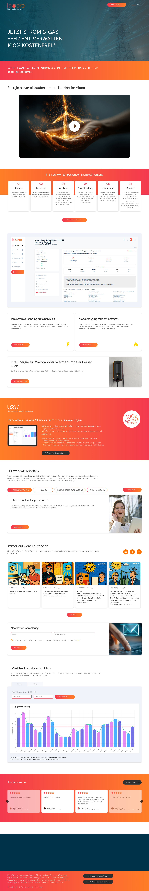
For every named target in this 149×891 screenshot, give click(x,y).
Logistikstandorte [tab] (97, 490)
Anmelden (16, 648)
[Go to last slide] (7, 801)
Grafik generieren (62, 697)
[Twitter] (132, 551)
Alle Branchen (130, 490)
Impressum (38, 887)
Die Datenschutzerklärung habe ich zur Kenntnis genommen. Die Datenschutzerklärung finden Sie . (47, 640)
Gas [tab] (35, 684)
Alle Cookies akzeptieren (98, 876)
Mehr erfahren (17, 527)
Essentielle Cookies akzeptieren (98, 882)
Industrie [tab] (43, 490)
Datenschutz (26, 887)
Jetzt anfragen (18, 345)
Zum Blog (72, 615)
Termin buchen (114, 5)
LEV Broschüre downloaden (54, 453)
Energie (10, 9)
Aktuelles (22, 588)
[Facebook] (139, 551)
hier (78, 640)
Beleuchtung (18, 9)
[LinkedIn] (125, 551)
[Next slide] (141, 801)
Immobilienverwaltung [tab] (19, 490)
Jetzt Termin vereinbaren (72, 220)
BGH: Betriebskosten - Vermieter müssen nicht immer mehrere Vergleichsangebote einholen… (55, 593)
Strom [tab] (19, 684)
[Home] (16, 5)
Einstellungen (12, 887)
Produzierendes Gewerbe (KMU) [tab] (70, 490)
